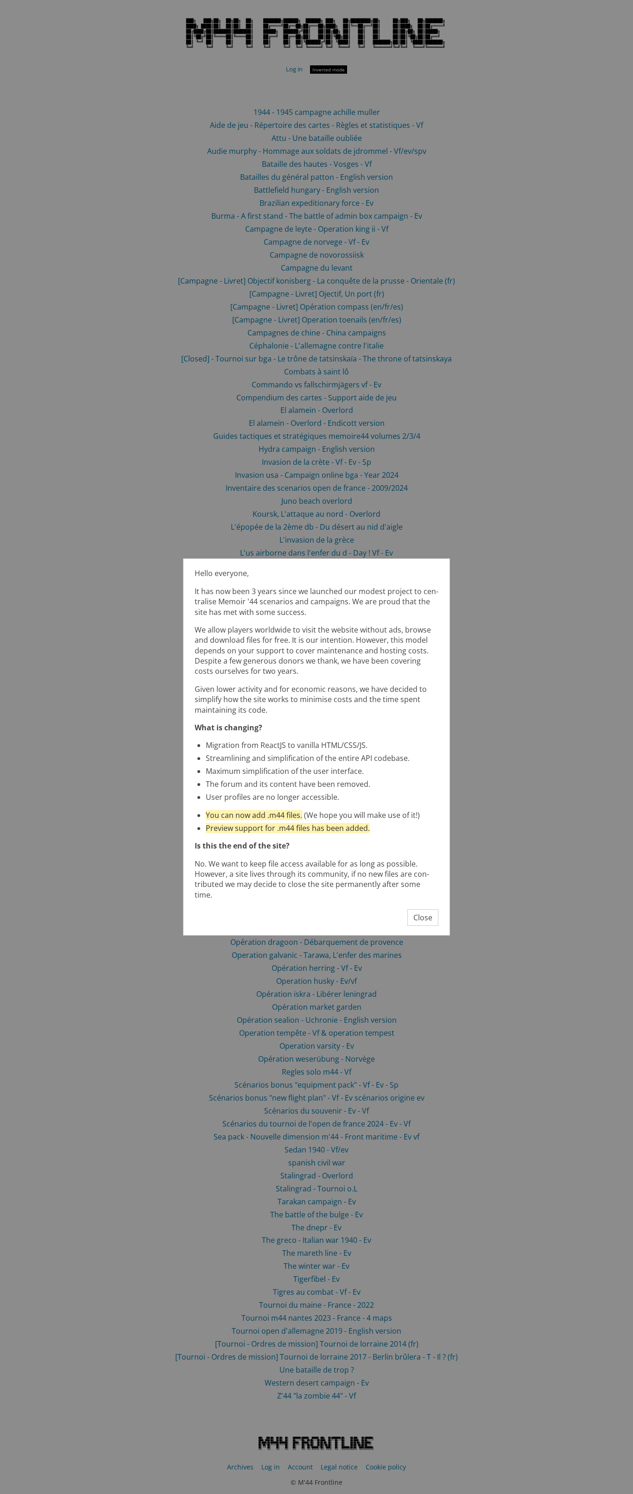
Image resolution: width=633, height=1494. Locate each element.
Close (422, 917)
